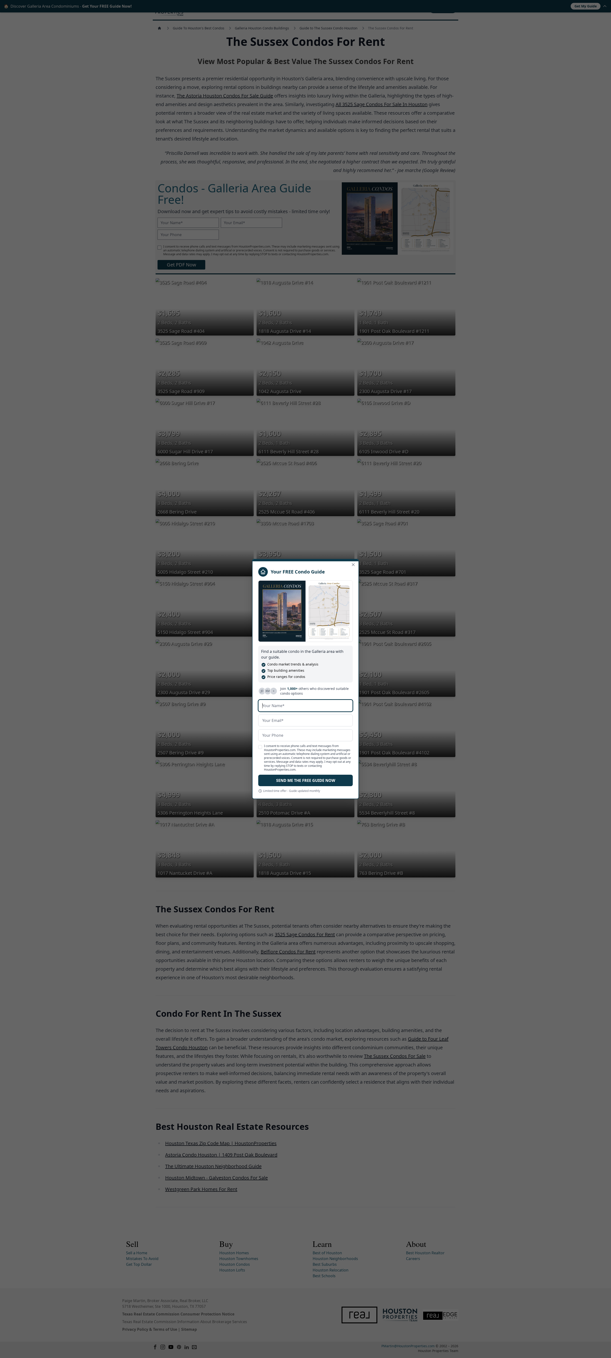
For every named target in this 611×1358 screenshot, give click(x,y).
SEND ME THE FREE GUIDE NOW (305, 780)
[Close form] (353, 564)
